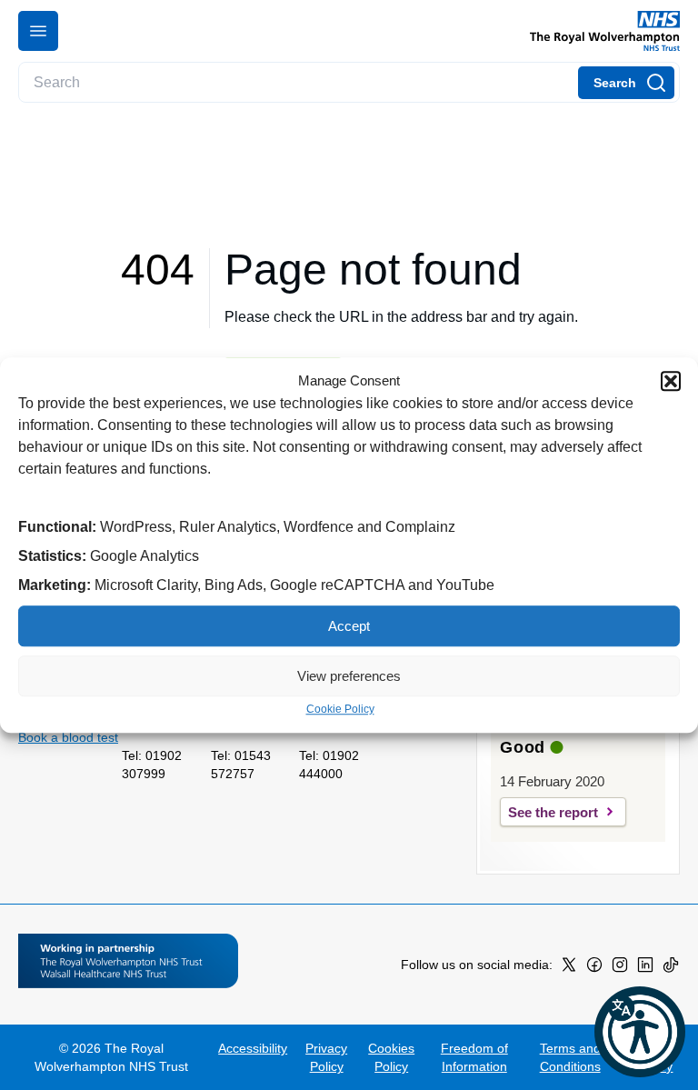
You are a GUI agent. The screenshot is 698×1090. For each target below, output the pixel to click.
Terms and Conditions (570, 1057)
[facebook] (594, 968)
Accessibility (252, 1048)
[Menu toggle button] (38, 31)
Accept (349, 626)
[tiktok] (671, 968)
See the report (553, 812)
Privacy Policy (326, 1057)
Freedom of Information (474, 1057)
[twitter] (569, 968)
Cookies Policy (391, 1057)
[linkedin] (645, 968)
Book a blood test (68, 737)
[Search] (626, 82)
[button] (671, 381)
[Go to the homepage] (597, 31)
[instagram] (620, 968)
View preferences (349, 676)
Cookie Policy (340, 709)
